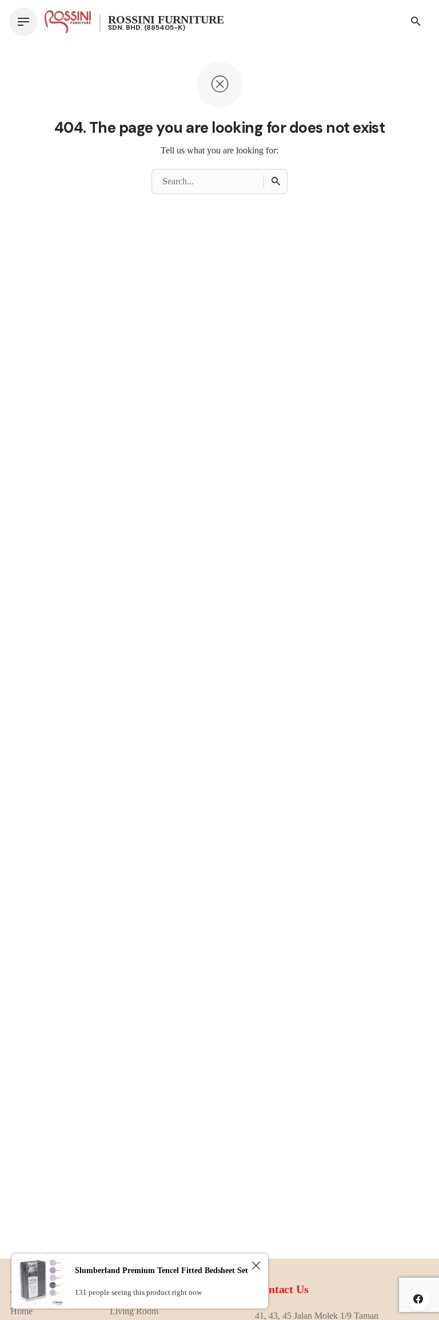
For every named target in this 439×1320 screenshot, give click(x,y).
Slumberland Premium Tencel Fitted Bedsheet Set (161, 1270)
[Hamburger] (23, 21)
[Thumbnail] (68, 21)
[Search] (276, 181)
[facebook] (418, 1299)
